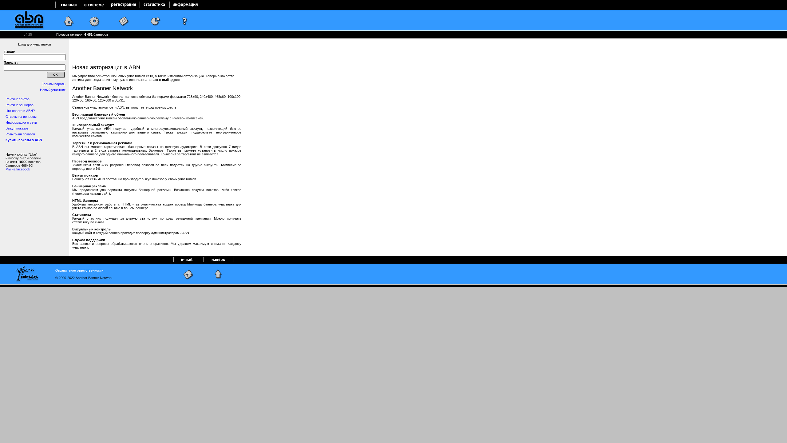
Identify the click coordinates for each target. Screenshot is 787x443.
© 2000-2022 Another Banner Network (84, 278)
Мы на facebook (18, 169)
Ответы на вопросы (21, 116)
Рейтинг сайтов (18, 99)
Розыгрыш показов (20, 134)
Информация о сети (21, 122)
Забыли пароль (53, 84)
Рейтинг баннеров (20, 105)
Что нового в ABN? (20, 111)
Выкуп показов (17, 128)
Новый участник (52, 90)
